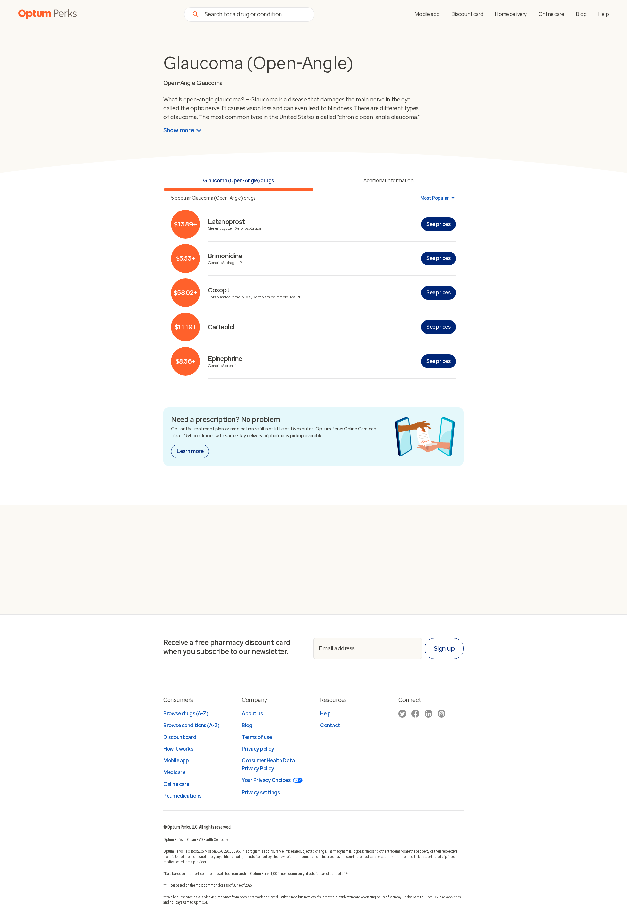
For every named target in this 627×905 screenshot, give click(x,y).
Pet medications (182, 796)
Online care (551, 14)
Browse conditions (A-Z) (191, 725)
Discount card (467, 14)
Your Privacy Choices (266, 780)
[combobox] (255, 14)
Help (603, 14)
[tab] (388, 181)
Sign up (444, 648)
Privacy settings (261, 792)
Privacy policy (258, 749)
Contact (330, 725)
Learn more (190, 451)
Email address (337, 648)
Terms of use (257, 737)
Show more (178, 130)
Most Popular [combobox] (434, 198)
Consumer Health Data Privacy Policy (268, 764)
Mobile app (427, 14)
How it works (178, 749)
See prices (438, 224)
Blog (581, 14)
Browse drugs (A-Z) (185, 713)
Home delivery (511, 14)
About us (252, 713)
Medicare (174, 772)
